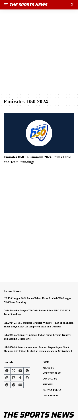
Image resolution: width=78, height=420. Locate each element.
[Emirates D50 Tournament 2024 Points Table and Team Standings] (39, 133)
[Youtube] (20, 370)
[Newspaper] (20, 385)
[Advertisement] (39, 51)
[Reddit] (7, 385)
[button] (7, 4)
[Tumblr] (20, 377)
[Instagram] (7, 377)
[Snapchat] (27, 377)
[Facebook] (7, 370)
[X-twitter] (13, 370)
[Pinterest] (27, 370)
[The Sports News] (29, 4)
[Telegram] (13, 385)
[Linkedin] (13, 377)
